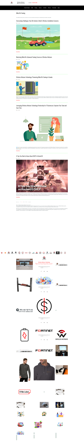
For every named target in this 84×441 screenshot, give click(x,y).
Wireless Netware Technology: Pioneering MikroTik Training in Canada (34, 77)
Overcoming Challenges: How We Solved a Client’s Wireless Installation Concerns (37, 21)
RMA (32, 7)
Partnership (54, 7)
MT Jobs (49, 7)
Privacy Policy (45, 267)
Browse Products (27, 7)
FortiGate (44, 7)
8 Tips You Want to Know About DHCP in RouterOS (29, 156)
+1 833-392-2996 (34, 2)
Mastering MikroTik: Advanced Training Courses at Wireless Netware (34, 57)
